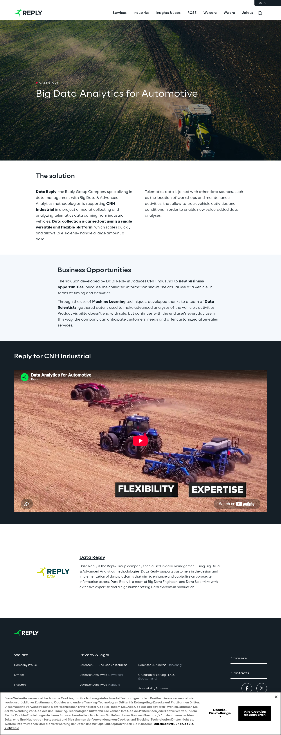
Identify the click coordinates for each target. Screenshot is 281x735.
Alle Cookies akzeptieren (255, 713)
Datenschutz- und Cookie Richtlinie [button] (103, 665)
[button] (249, 658)
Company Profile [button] (25, 665)
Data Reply (92, 557)
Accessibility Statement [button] (154, 688)
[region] (140, 713)
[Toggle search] (260, 13)
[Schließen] (276, 697)
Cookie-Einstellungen (220, 713)
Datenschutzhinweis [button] (101, 675)
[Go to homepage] (28, 13)
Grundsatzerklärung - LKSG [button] (156, 677)
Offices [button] (19, 675)
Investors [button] (20, 684)
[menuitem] (119, 13)
